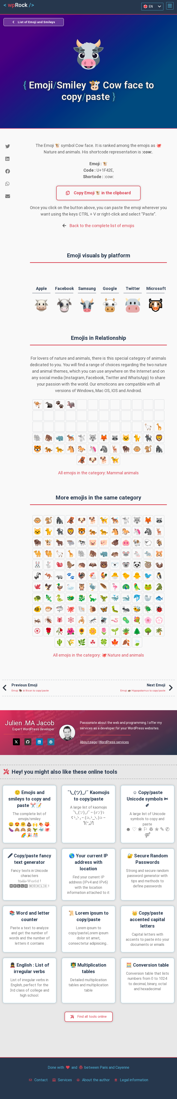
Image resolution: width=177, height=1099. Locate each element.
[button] (170, 5)
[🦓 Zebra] (104, 449)
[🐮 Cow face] (137, 416)
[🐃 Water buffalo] (159, 416)
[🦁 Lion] (159, 438)
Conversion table (147, 965)
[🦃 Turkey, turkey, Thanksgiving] (82, 576)
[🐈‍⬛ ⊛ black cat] (148, 438)
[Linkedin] (39, 741)
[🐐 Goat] (115, 427)
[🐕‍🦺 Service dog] (71, 438)
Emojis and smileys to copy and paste (29, 799)
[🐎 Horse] (82, 449)
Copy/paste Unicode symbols (147, 799)
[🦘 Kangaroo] (37, 404)
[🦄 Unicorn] (93, 449)
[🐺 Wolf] (93, 438)
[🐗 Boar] (71, 427)
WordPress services (114, 742)
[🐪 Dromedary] (126, 427)
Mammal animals (98, 472)
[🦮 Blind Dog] (115, 460)
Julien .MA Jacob (29, 723)
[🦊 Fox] (104, 438)
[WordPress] (50, 741)
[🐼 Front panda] (93, 416)
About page (88, 742)
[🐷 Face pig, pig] (49, 427)
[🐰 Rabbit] (126, 404)
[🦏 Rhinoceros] (60, 438)
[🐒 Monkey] (148, 449)
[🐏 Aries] (93, 427)
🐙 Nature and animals (98, 655)
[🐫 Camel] (137, 427)
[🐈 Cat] (137, 438)
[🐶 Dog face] (93, 460)
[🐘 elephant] (37, 438)
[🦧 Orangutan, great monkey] (82, 460)
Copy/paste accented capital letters (147, 919)
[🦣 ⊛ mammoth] (49, 438)
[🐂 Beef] (148, 416)
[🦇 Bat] (49, 416)
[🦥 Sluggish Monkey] (104, 416)
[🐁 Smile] (93, 404)
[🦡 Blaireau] (49, 404)
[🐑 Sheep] (104, 427)
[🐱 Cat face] (126, 438)
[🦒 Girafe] (159, 427)
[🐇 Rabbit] (137, 404)
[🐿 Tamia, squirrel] (148, 404)
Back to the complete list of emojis (102, 225)
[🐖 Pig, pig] (60, 427)
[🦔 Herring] (37, 416)
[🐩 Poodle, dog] (82, 438)
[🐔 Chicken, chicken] (93, 576)
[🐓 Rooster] (104, 576)
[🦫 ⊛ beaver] (159, 404)
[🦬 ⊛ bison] (126, 449)
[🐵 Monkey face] (137, 449)
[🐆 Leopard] (60, 449)
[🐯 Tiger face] (37, 449)
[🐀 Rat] (104, 404)
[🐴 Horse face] (71, 449)
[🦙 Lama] (148, 427)
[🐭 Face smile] (82, 404)
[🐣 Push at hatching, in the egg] (115, 576)
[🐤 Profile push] (126, 576)
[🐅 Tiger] (49, 449)
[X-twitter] (16, 741)
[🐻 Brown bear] (60, 416)
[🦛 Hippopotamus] (71, 404)
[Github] (27, 741)
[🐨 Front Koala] (82, 416)
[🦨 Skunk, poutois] (126, 416)
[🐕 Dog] (104, 460)
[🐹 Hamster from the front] (115, 404)
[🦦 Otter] (115, 416)
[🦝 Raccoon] (115, 438)
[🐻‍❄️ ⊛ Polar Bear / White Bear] (71, 416)
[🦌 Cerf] (115, 449)
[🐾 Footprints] (60, 404)
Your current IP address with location (88, 862)
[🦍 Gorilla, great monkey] (159, 449)
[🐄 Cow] (37, 427)
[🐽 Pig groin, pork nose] (82, 427)
